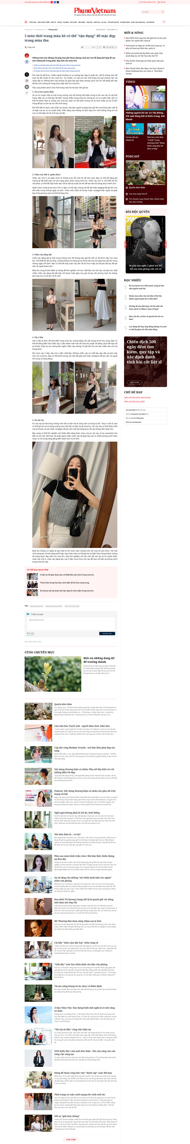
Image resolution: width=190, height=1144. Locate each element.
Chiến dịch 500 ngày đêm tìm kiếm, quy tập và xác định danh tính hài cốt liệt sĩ (144, 351)
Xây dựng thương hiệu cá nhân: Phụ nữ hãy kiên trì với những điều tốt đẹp (84, 771)
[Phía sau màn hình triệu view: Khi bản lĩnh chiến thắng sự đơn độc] (38, 863)
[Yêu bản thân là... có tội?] (38, 841)
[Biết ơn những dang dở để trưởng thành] (53, 674)
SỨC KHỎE (73, 22)
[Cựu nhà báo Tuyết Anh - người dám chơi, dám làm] (38, 733)
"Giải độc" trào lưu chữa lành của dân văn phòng (80, 964)
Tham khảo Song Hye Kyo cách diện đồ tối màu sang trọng (54, 68)
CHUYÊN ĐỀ (150, 22)
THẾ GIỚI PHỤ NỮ (113, 22)
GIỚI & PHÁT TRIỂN (43, 22)
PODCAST (132, 156)
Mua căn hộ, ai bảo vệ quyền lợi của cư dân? (145, 267)
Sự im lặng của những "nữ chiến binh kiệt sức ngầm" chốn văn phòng (83, 879)
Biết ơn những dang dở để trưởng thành (99, 660)
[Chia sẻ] (27, 80)
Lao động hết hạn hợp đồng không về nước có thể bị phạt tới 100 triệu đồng (148, 328)
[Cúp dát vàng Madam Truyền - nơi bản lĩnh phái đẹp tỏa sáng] (38, 754)
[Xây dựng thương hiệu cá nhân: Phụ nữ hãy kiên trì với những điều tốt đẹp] (38, 776)
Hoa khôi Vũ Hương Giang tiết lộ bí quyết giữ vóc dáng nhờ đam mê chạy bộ (83, 901)
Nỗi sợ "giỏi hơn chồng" (67, 1116)
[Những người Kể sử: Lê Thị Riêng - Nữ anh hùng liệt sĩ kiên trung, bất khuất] (145, 98)
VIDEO (130, 81)
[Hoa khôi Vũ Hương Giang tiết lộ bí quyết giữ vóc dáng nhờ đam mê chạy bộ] (38, 906)
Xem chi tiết (134, 382)
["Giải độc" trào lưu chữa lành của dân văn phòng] (38, 971)
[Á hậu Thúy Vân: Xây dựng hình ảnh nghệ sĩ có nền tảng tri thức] (38, 1014)
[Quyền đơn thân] (38, 711)
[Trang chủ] (26, 22)
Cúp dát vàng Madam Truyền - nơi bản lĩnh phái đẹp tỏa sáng (84, 749)
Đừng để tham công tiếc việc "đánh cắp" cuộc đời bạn (83, 1072)
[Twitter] (27, 74)
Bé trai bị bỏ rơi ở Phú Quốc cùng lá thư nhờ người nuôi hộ (146, 287)
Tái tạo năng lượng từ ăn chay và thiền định (78, 986)
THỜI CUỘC (32, 22)
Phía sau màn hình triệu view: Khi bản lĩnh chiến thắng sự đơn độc (84, 857)
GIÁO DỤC (97, 22)
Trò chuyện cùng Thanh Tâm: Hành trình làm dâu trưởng (146, 200)
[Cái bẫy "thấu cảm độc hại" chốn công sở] (38, 949)
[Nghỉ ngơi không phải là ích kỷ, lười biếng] (38, 819)
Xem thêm (71, 1140)
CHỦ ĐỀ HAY (133, 392)
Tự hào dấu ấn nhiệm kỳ (132, 138)
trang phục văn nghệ (138, 414)
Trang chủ (28, 30)
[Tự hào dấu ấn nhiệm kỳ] (135, 129)
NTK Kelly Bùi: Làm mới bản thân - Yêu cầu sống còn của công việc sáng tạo (84, 1053)
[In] (27, 87)
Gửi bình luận (107, 634)
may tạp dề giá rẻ (131, 410)
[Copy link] (27, 93)
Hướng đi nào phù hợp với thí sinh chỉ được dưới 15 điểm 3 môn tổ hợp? (146, 307)
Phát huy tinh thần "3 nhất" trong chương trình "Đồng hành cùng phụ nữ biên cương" (156, 143)
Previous (126, 244)
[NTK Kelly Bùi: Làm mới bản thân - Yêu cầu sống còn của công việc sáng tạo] (38, 1058)
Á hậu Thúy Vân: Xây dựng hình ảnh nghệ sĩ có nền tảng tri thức (84, 1009)
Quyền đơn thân (63, 704)
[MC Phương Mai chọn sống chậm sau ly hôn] (38, 928)
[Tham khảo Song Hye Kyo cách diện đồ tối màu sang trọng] (32, 584)
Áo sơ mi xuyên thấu (72, 606)
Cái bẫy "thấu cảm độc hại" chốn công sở (76, 942)
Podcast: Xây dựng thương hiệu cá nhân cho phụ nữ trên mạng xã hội (85, 792)
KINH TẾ (53, 22)
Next (165, 244)
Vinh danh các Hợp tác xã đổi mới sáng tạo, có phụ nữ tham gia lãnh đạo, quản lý (145, 46)
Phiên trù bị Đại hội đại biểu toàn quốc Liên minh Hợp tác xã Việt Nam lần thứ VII (144, 54)
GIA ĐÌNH (66, 22)
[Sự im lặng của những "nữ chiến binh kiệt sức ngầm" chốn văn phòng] (38, 884)
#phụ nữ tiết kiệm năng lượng (137, 397)
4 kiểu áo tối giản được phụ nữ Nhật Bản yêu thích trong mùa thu (56, 65)
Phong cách (53, 30)
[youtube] (52, 2)
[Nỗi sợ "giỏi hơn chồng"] (38, 1123)
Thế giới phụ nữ (40, 30)
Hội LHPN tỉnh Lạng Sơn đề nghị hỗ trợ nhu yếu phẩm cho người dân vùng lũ (146, 39)
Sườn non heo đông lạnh (133, 422)
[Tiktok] (58, 2)
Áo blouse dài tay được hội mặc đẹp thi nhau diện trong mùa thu (56, 71)
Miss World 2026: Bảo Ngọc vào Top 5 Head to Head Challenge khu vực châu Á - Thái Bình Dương (145, 71)
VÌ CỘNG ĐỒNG (125, 22)
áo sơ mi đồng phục (137, 418)
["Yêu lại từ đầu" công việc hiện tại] (38, 1036)
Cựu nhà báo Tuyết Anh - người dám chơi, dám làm (82, 725)
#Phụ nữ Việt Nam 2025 (134, 401)
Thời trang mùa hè (37, 606)
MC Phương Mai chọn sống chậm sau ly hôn (77, 921)
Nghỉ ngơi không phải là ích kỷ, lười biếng (77, 812)
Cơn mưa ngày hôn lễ (138, 194)
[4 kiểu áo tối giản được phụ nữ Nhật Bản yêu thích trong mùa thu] (32, 576)
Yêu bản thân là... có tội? (67, 834)
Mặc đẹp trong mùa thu (54, 606)
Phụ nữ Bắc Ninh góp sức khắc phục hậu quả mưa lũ (145, 62)
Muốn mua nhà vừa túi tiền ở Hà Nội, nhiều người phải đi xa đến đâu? (145, 297)
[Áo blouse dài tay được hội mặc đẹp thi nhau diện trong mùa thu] (32, 592)
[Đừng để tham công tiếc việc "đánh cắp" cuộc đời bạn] (38, 1079)
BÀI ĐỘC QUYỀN (138, 212)
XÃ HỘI (59, 22)
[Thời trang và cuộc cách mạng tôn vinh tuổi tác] (38, 1101)
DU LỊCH (104, 22)
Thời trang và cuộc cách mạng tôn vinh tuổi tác (79, 1094)
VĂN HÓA (89, 22)
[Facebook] (55, 2)
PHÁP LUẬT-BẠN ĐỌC (138, 22)
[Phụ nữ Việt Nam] (95, 12)
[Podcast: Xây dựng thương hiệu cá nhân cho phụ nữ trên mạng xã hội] (38, 798)
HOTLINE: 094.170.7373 (147, 2)
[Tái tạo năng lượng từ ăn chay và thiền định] (38, 993)
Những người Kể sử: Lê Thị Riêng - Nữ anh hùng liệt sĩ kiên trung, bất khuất (145, 116)
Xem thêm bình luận (33, 641)
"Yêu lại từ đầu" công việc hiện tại (72, 1029)
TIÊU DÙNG (81, 22)
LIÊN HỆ (162, 2)
